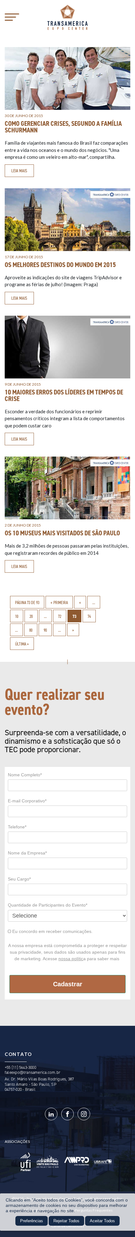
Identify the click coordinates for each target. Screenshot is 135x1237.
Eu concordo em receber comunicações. (52, 931)
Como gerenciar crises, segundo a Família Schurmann (63, 127)
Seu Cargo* (19, 878)
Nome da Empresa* (27, 852)
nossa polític (70, 958)
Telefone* (17, 826)
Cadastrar (67, 984)
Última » (22, 644)
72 (59, 616)
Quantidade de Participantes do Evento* (47, 905)
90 (45, 630)
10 (16, 616)
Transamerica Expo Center (67, 17)
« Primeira (59, 602)
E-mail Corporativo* (27, 800)
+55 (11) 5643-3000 (20, 1067)
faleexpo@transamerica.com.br (32, 1072)
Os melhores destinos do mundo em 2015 (60, 264)
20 (31, 616)
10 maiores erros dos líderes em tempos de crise (64, 395)
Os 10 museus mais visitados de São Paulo (62, 533)
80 (30, 630)
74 (89, 616)
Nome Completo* (25, 774)
